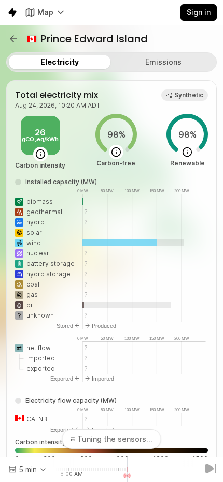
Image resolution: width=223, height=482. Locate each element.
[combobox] (27, 469)
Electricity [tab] (59, 61)
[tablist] (111, 62)
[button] (13, 38)
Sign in (199, 12)
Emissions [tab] (163, 61)
